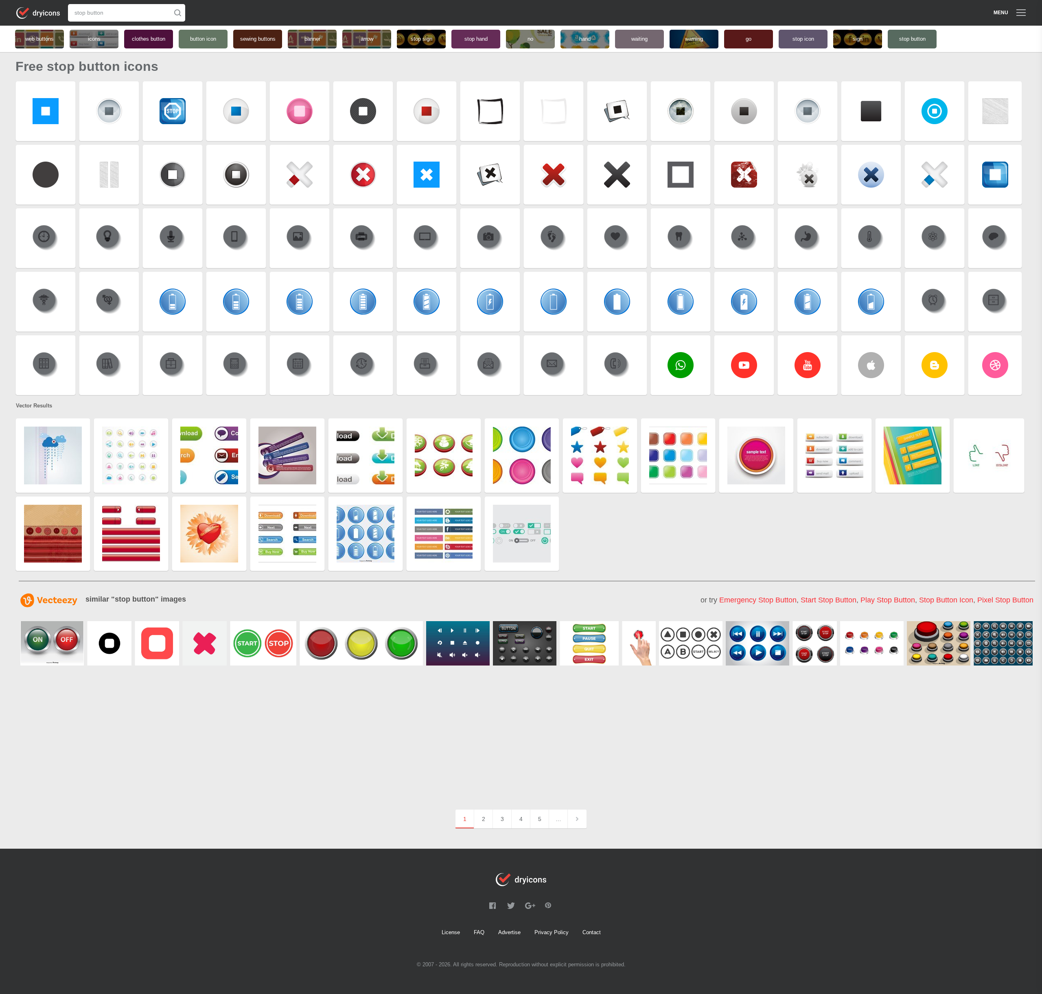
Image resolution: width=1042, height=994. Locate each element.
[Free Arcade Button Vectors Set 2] (690, 643)
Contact (591, 932)
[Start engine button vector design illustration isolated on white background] (814, 643)
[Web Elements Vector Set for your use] (524, 643)
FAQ (479, 932)
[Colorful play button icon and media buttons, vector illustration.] (757, 643)
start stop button (828, 600)
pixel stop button (1005, 600)
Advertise (509, 932)
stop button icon (946, 600)
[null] (109, 643)
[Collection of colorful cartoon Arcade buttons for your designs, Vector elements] (938, 643)
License (451, 932)
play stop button (887, 600)
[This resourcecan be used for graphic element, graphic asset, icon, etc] (872, 643)
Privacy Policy (551, 932)
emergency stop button (758, 600)
